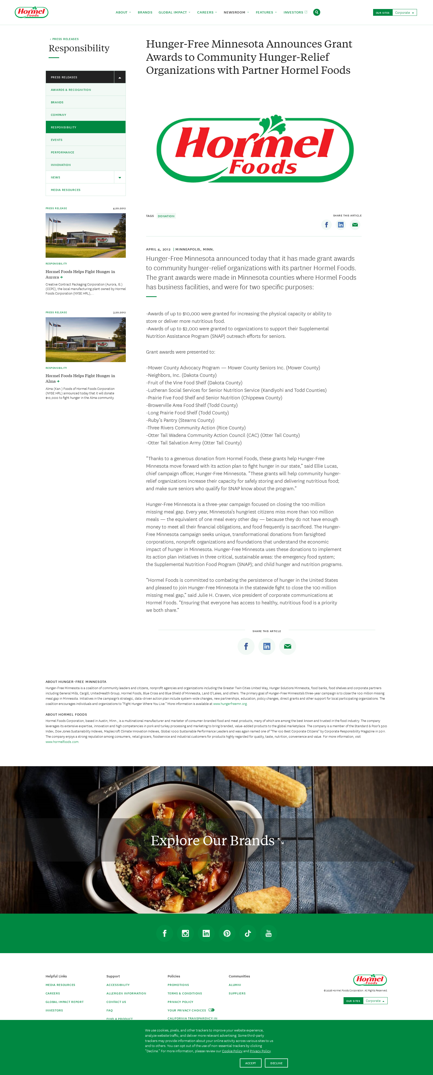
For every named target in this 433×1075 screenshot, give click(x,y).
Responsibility (63, 127)
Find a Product (119, 1018)
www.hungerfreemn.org (230, 703)
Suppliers (237, 993)
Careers (53, 993)
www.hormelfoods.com (62, 741)
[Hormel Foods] (31, 11)
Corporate (403, 12)
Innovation (61, 164)
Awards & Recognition (71, 89)
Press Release (56, 208)
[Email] (355, 224)
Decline (276, 1062)
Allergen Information (126, 993)
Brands (57, 102)
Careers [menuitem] (206, 12)
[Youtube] (268, 933)
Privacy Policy (180, 1001)
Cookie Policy (232, 1050)
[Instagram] (185, 933)
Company (58, 114)
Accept (250, 1062)
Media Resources (66, 189)
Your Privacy (187, 1010)
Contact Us (116, 1001)
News (55, 177)
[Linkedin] (341, 224)
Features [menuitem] (265, 12)
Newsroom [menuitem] (235, 12)
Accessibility (118, 984)
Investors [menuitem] (294, 12)
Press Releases (64, 77)
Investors (54, 1010)
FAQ (109, 1010)
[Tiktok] (247, 933)
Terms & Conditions (185, 993)
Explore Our (214, 840)
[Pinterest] (227, 933)
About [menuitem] (122, 12)
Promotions (178, 984)
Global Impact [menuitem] (173, 12)
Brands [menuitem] (145, 12)
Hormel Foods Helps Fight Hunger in (80, 274)
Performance (63, 152)
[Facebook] (326, 224)
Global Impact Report (65, 1001)
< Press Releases (64, 39)
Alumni (235, 984)
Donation (166, 215)
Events (57, 139)
